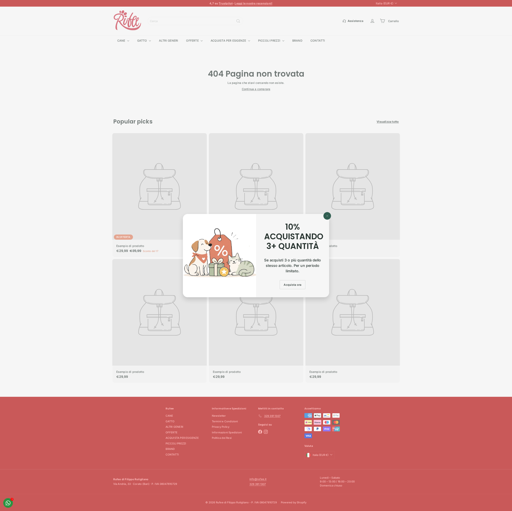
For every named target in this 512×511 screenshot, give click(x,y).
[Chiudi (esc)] (327, 216)
